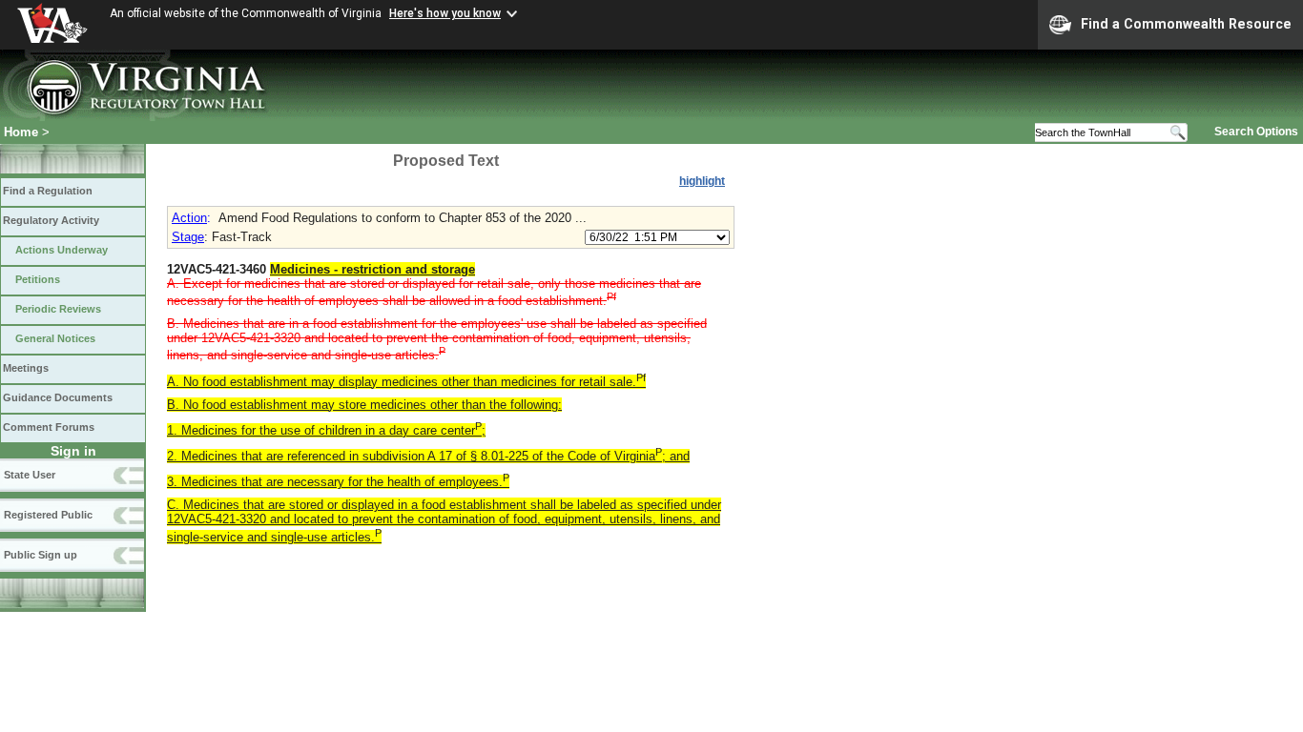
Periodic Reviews (58, 309)
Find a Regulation (48, 190)
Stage (188, 237)
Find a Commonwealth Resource (1186, 23)
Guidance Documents (58, 397)
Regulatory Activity (51, 220)
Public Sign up (40, 554)
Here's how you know (445, 13)
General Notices (55, 338)
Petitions (37, 279)
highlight (702, 181)
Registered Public (48, 514)
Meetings (26, 368)
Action (189, 218)
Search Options (1256, 131)
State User (29, 474)
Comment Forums (48, 427)
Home (21, 132)
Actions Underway (61, 249)
